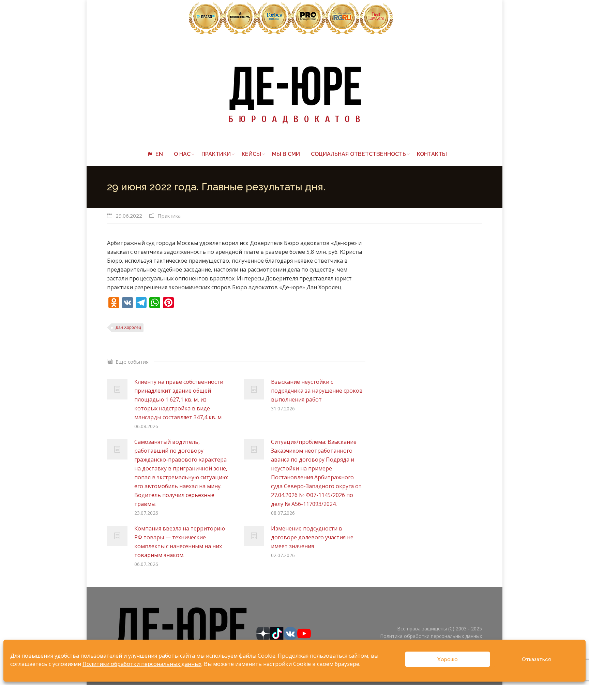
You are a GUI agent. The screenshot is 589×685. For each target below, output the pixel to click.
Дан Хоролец (128, 327)
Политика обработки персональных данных (431, 636)
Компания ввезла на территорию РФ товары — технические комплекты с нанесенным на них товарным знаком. (179, 542)
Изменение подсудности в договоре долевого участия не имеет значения (312, 537)
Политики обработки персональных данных (141, 664)
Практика (169, 215)
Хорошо (447, 659)
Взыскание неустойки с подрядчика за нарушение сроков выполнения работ (317, 390)
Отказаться (536, 659)
